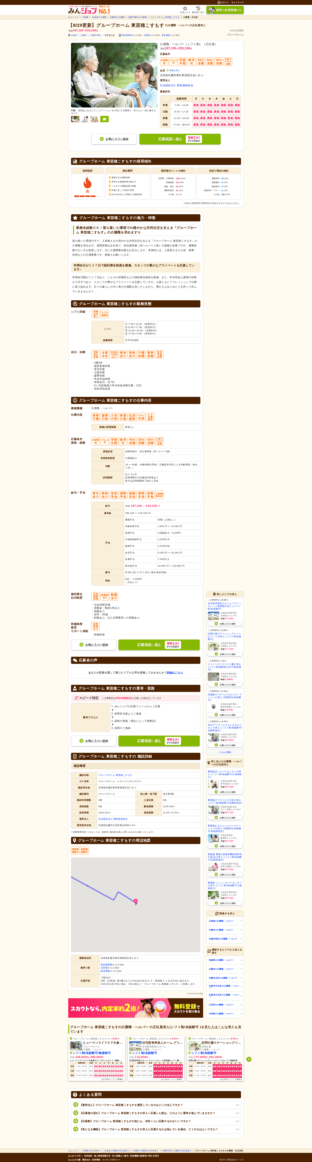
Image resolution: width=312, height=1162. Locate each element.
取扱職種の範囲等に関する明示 (144, 1156)
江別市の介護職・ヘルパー (221, 1005)
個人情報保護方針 (102, 1156)
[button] (136, 902)
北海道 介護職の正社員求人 (117, 1151)
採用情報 (96, 1160)
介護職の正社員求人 (91, 1151)
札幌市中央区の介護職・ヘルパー (224, 987)
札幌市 (84, 35)
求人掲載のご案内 (120, 1156)
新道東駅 (166, 35)
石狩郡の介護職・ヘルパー (221, 1014)
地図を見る (174, 70)
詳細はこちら (175, 672)
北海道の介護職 (99, 17)
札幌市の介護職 (117, 17)
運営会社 (86, 1160)
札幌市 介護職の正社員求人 (145, 1151)
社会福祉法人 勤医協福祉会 (176, 85)
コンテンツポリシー (111, 1160)
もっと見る (226, 752)
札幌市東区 (96, 35)
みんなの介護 (74, 1160)
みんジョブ (73, 17)
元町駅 (147, 35)
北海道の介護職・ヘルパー (221, 921)
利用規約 (88, 1156)
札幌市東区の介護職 (137, 17)
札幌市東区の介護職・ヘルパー (223, 939)
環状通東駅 (127, 35)
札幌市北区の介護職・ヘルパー (223, 978)
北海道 (74, 35)
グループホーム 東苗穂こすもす (165, 17)
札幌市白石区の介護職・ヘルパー (224, 996)
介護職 (85, 17)
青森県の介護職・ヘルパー (221, 960)
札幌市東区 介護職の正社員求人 (177, 1151)
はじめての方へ (75, 1156)
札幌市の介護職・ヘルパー (221, 930)
